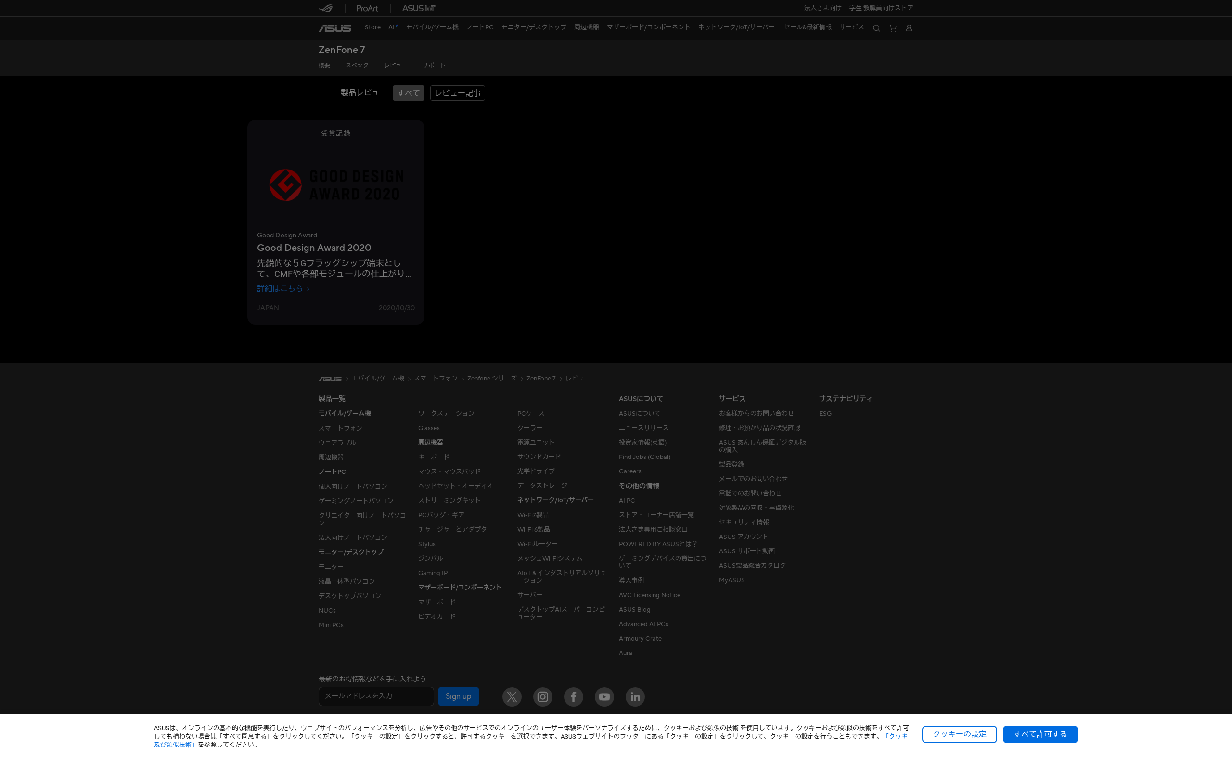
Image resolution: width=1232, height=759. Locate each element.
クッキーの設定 (960, 734)
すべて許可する (1040, 734)
